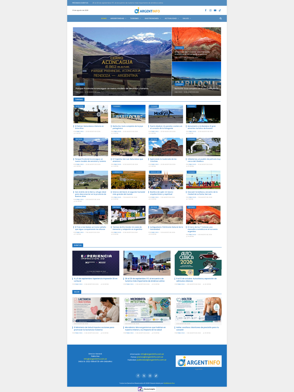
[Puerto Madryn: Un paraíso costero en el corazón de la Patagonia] (165, 114)
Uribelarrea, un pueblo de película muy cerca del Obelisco (204, 160)
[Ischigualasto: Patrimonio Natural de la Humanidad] (165, 215)
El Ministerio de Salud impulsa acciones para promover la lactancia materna (94, 328)
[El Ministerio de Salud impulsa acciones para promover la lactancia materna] (95, 309)
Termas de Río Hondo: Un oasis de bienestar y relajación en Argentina (127, 228)
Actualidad (171, 18)
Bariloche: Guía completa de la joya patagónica (196, 88)
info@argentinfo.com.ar (95, 358)
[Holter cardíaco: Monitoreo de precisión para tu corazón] (198, 309)
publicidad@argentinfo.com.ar (151, 359)
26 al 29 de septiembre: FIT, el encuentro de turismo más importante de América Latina (144, 279)
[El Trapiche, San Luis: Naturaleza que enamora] (128, 147)
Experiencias (80, 207)
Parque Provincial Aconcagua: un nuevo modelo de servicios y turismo (112, 88)
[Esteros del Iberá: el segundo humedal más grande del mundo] (128, 180)
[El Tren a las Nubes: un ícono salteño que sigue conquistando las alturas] (91, 215)
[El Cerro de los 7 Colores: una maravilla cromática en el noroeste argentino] (196, 44)
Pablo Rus (79, 92)
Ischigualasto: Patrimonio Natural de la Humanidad (166, 228)
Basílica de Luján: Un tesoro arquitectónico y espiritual (161, 193)
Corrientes (117, 172)
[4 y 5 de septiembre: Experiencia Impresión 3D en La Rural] (95, 263)
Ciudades (179, 84)
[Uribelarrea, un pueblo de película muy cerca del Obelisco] (203, 147)
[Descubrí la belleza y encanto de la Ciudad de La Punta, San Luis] (203, 180)
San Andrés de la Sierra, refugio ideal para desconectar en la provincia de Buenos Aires (90, 194)
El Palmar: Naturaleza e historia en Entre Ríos (89, 127)
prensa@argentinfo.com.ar (150, 357)
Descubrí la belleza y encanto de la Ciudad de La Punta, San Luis (203, 193)
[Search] (220, 18)
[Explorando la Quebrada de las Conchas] (165, 147)
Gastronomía (152, 18)
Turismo (134, 18)
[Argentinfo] (147, 10)
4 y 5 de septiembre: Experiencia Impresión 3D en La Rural (95, 279)
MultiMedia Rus (169, 383)
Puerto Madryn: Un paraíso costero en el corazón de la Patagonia (166, 127)
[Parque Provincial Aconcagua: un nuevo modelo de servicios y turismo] (122, 61)
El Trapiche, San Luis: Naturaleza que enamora (128, 160)
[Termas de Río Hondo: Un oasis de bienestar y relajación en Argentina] (128, 215)
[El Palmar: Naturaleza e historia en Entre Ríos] (91, 114)
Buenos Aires (155, 172)
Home (103, 18)
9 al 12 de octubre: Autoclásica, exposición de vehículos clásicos (118, 3)
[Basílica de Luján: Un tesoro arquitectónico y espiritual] (165, 180)
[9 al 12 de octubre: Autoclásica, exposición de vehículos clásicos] (198, 263)
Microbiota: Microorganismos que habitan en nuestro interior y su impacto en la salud (145, 328)
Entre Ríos (79, 106)
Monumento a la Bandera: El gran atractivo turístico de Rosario (202, 127)
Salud (186, 18)
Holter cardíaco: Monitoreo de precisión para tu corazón (197, 328)
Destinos (80, 84)
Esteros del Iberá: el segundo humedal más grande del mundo (129, 193)
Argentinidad (117, 18)
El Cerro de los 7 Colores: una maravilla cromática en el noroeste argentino (192, 53)
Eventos (78, 245)
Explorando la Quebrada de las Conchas (163, 160)
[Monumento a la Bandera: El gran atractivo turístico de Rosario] (203, 114)
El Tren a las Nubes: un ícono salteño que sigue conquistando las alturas (90, 228)
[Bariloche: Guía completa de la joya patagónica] (196, 79)
